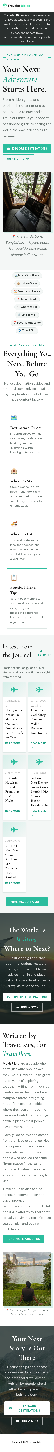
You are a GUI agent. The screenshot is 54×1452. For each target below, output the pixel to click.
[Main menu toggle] (47, 6)
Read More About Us (23, 1239)
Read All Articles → (26, 901)
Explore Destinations (29, 148)
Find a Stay (21, 159)
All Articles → (44, 655)
